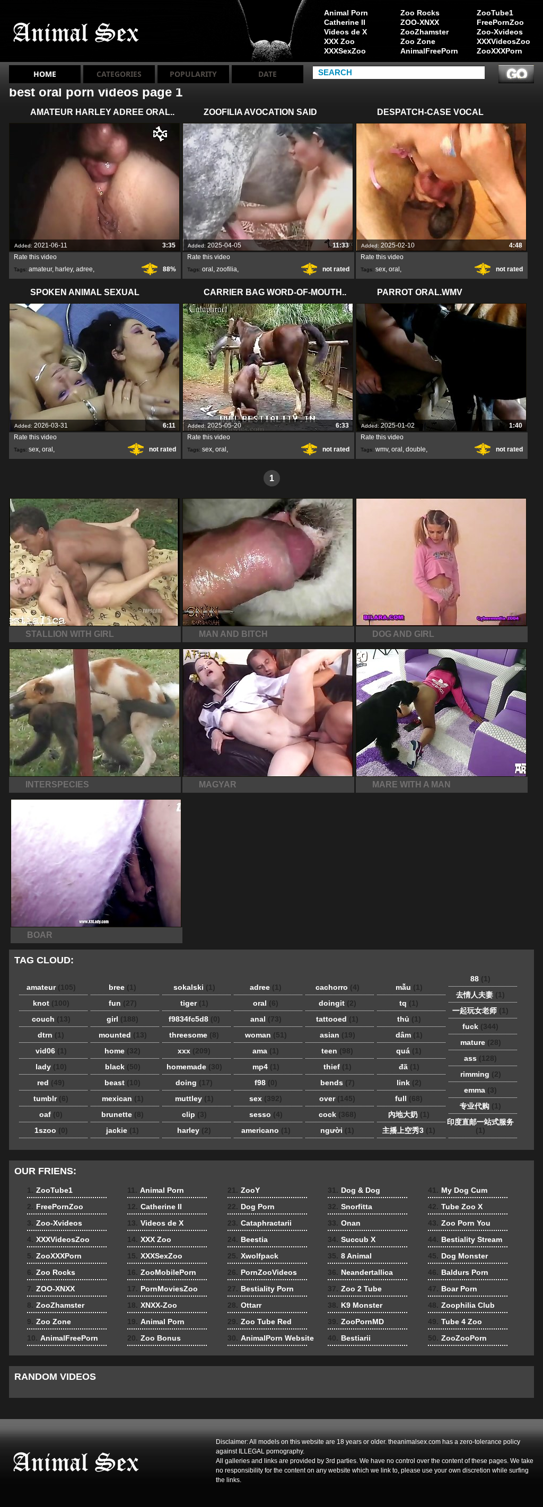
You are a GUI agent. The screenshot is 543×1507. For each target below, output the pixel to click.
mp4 (265, 1066)
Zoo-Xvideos (500, 32)
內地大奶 (409, 1114)
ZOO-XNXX (419, 22)
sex (380, 269)
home (122, 1051)
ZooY (243, 1190)
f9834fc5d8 (194, 1019)
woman (266, 1035)
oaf (51, 1114)
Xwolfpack (252, 1256)
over (337, 1098)
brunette (122, 1114)
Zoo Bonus (154, 1338)
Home (44, 74)
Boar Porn (452, 1288)
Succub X (351, 1239)
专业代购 (480, 1106)
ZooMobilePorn (161, 1272)
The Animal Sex (76, 33)
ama (265, 1051)
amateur (40, 269)
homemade (194, 1066)
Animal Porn (346, 12)
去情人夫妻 (480, 994)
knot (51, 1003)
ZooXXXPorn (499, 51)
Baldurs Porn (458, 1272)
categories (119, 74)
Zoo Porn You (459, 1223)
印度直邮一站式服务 (480, 1126)
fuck (480, 1026)
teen (337, 1051)
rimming (480, 1074)
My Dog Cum (457, 1190)
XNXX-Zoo (152, 1305)
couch (51, 1019)
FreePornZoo (500, 22)
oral (207, 269)
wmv (381, 449)
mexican (123, 1098)
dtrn (51, 1035)
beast (122, 1082)
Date (267, 74)
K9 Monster (355, 1305)
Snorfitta (350, 1206)
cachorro (338, 987)
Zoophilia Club (461, 1305)
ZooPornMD (356, 1321)
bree (122, 987)
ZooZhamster (424, 32)
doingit (337, 1003)
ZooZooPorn (457, 1338)
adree (84, 269)
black (123, 1066)
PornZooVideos (262, 1272)
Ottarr (244, 1305)
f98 (266, 1082)
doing (194, 1082)
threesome (194, 1035)
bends (337, 1082)
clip (194, 1114)
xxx (194, 1051)
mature (480, 1042)
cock (337, 1114)
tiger (194, 1003)
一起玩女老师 (480, 1010)
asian (337, 1035)
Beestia (247, 1239)
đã (409, 1066)
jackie (122, 1130)
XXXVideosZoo (503, 41)
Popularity (193, 74)
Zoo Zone (417, 41)
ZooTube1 (495, 12)
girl (122, 1019)
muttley (194, 1098)
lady (51, 1066)
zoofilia (226, 269)
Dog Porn (251, 1206)
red (51, 1082)
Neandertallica (360, 1272)
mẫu (409, 987)
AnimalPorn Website (270, 1338)
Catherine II (344, 22)
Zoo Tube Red (259, 1321)
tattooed (337, 1019)
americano (266, 1130)
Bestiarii (349, 1338)
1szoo (51, 1130)
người (337, 1130)
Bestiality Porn (260, 1288)
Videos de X (345, 32)
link (409, 1082)
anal (266, 1019)
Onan (344, 1223)
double (416, 449)
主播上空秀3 (408, 1130)
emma (480, 1090)
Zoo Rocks (420, 12)
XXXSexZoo (345, 51)
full (409, 1098)
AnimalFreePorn (429, 51)
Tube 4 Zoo (455, 1321)
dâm (409, 1035)
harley (64, 269)
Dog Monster (458, 1256)
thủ (409, 1019)
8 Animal (350, 1256)
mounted (123, 1035)
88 (480, 978)
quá (409, 1051)
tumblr (50, 1098)
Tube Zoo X (455, 1206)
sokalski (194, 987)
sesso (266, 1114)
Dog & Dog (354, 1190)
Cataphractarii (259, 1223)
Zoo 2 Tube (355, 1288)
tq (408, 1003)
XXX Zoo (339, 41)
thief (337, 1066)
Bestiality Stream (465, 1239)
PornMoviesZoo (162, 1288)
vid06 (51, 1051)
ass (480, 1058)
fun (123, 1003)
